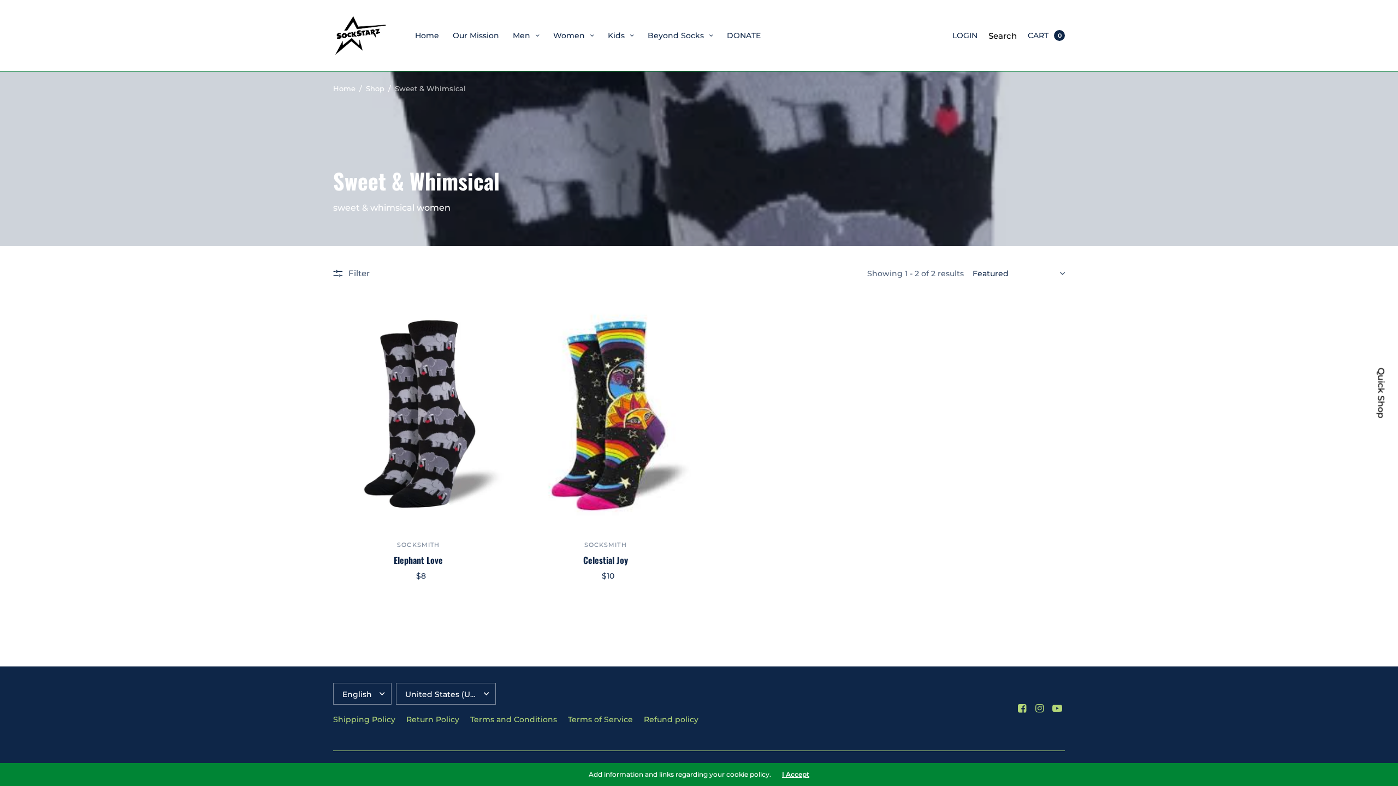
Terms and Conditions (513, 719)
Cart (1038, 35)
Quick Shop (1381, 393)
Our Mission (476, 35)
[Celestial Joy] (605, 414)
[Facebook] (1022, 708)
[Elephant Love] (418, 414)
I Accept (795, 774)
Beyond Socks (676, 35)
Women (569, 35)
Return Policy (432, 719)
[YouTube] (1057, 708)
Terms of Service (600, 719)
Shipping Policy (364, 719)
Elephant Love (418, 560)
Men (521, 35)
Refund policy (671, 719)
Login (965, 35)
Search (1002, 36)
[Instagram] (1040, 708)
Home (427, 35)
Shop (375, 88)
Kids (616, 35)
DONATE (744, 35)
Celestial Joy (605, 560)
